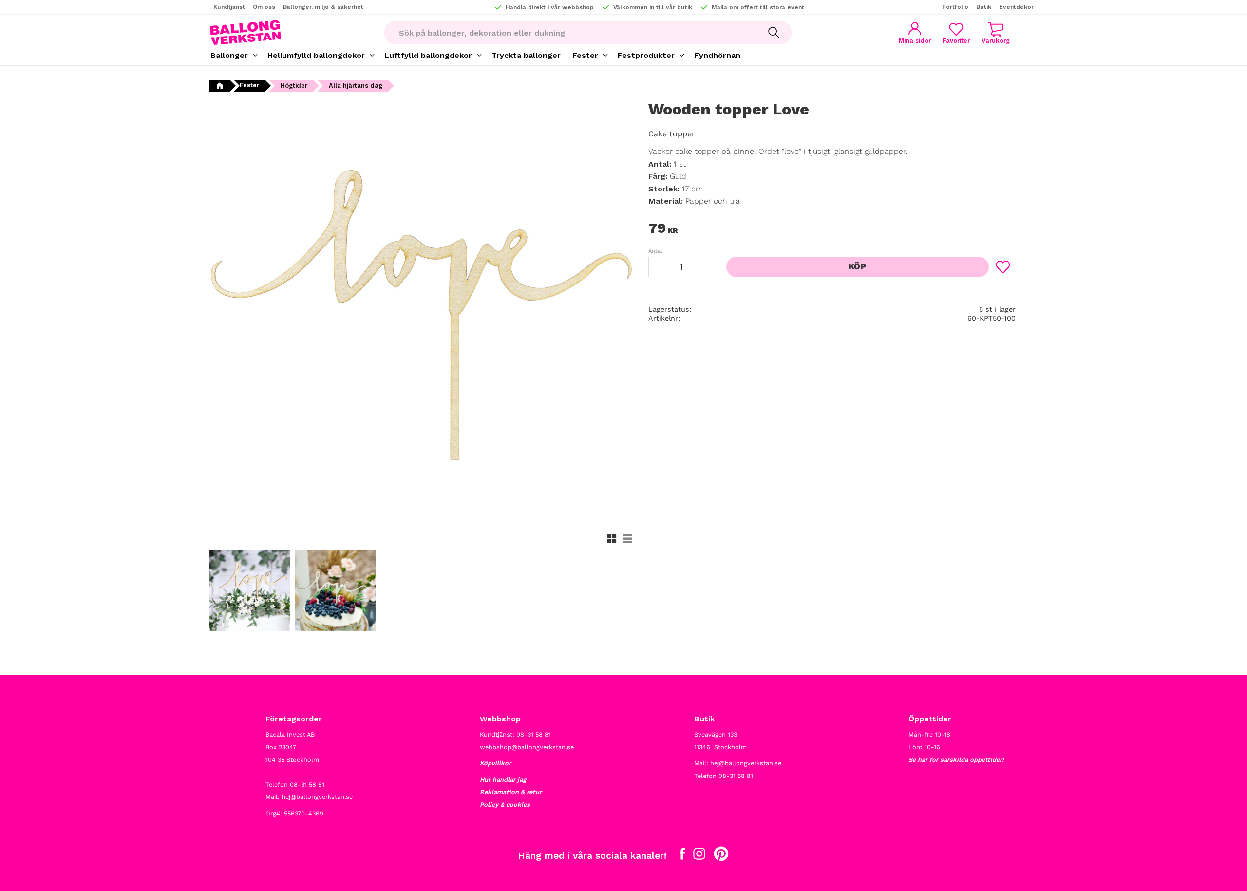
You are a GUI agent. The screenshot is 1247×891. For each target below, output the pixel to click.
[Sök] (774, 32)
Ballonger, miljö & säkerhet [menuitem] (323, 6)
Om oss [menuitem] (264, 6)
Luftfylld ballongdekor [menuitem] (428, 55)
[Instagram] (699, 856)
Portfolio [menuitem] (955, 6)
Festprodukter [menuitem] (646, 55)
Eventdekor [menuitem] (1016, 6)
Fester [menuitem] (585, 55)
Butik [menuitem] (983, 6)
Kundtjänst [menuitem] (229, 6)
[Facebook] (682, 856)
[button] (956, 32)
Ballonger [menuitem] (229, 55)
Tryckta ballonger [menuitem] (526, 55)
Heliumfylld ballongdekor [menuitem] (316, 55)
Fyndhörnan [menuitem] (717, 55)
